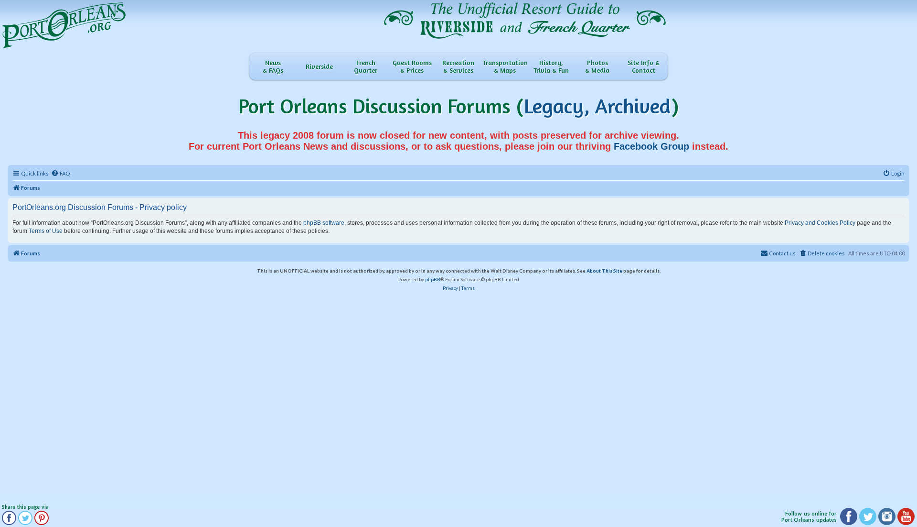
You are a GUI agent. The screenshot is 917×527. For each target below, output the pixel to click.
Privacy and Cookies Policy (820, 223)
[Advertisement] (287, 399)
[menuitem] (60, 173)
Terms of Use (46, 231)
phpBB (432, 279)
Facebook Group (651, 146)
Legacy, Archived (597, 106)
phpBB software (323, 223)
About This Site (604, 271)
